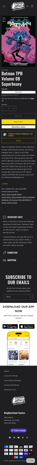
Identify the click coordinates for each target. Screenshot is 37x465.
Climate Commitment (11, 385)
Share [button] (6, 184)
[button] (4, 6)
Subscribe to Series (18, 127)
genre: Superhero (28, 197)
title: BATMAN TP (25, 200)
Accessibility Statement (12, 380)
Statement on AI (10, 390)
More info (18, 140)
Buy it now (18, 122)
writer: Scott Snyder (9, 203)
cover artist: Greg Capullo (12, 197)
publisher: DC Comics (10, 200)
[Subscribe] (30, 297)
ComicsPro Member (11, 376)
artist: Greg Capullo (9, 194)
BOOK (19, 194)
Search (6, 371)
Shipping (4, 95)
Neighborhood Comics (15, 461)
